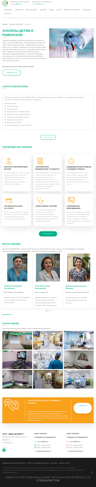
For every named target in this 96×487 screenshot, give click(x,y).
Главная (5, 24)
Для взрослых (31, 9)
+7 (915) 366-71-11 (11, 72)
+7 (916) (42, 441)
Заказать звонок (64, 463)
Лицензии (86, 9)
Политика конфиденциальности (38, 463)
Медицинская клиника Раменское (14, 463)
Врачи (59, 9)
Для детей (19, 9)
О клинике (8, 9)
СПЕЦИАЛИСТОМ (48, 480)
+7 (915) (74, 441)
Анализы (43, 9)
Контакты (7, 13)
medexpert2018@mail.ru (43, 451)
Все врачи (6, 314)
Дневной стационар (72, 9)
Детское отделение (16, 24)
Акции (51, 9)
